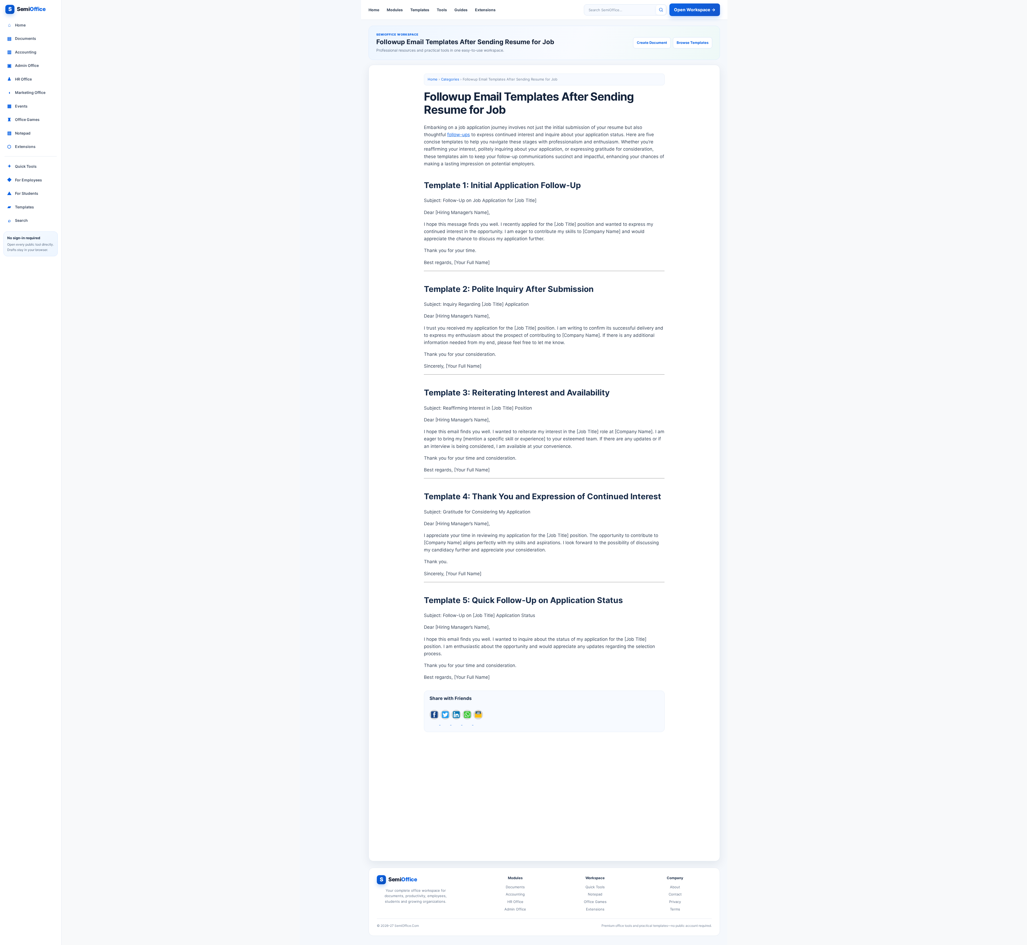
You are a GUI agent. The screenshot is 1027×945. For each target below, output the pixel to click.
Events (17, 106)
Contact (675, 894)
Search (18, 220)
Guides (460, 9)
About (675, 887)
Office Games (23, 119)
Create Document (652, 42)
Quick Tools (22, 166)
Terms (675, 909)
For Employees (24, 179)
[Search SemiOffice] (661, 10)
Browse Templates (692, 42)
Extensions (21, 146)
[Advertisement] (544, 792)
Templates (20, 206)
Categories (450, 79)
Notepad (19, 133)
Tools (442, 9)
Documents (21, 38)
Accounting (22, 52)
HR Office (19, 79)
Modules (395, 9)
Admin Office (23, 65)
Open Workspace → (694, 9)
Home (17, 25)
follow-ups (458, 134)
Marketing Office (27, 92)
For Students (23, 193)
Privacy (675, 902)
